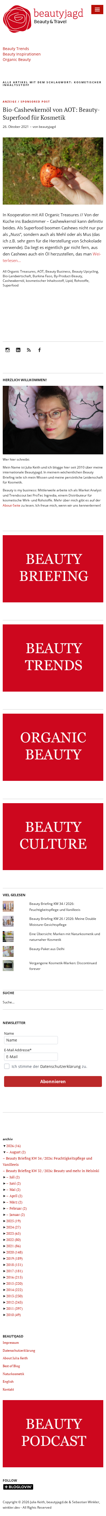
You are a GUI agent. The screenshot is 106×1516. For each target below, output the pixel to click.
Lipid (69, 280)
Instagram (8, 353)
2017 (14, 1270)
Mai (15, 1189)
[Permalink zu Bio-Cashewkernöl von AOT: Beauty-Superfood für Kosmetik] (53, 203)
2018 (14, 1264)
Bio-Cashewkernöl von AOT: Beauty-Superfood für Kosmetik (51, 114)
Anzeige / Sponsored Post (26, 101)
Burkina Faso (42, 276)
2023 (13, 1233)
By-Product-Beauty (68, 276)
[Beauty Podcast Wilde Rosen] (53, 1467)
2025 (13, 1220)
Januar (17, 1214)
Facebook (39, 353)
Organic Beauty (17, 59)
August (18, 1152)
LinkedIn (18, 353)
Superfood (10, 285)
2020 (14, 1252)
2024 (13, 1227)
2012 (14, 1302)
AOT (40, 271)
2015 (14, 1283)
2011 (14, 1308)
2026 (13, 1145)
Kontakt (8, 1389)
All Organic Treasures (19, 271)
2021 (13, 1245)
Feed (29, 353)
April (16, 1195)
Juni (15, 1183)
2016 (14, 1277)
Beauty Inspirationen (22, 54)
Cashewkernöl (13, 280)
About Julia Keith (15, 1358)
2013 (14, 1295)
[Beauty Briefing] (53, 602)
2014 (14, 1289)
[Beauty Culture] (53, 870)
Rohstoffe (81, 280)
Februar (18, 1208)
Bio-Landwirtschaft (17, 276)
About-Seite (11, 505)
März (16, 1202)
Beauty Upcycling (85, 271)
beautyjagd (47, 126)
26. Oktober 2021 (16, 126)
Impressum (11, 1343)
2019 (14, 1258)
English (8, 1381)
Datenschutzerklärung (60, 1066)
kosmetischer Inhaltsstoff (45, 280)
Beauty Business (57, 271)
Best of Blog (11, 1366)
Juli (15, 1177)
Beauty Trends (16, 48)
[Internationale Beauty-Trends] (53, 691)
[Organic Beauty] (53, 781)
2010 (13, 1314)
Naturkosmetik (13, 1374)
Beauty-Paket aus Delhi (46, 949)
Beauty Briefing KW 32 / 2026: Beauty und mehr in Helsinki (52, 1170)
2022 (13, 1239)
